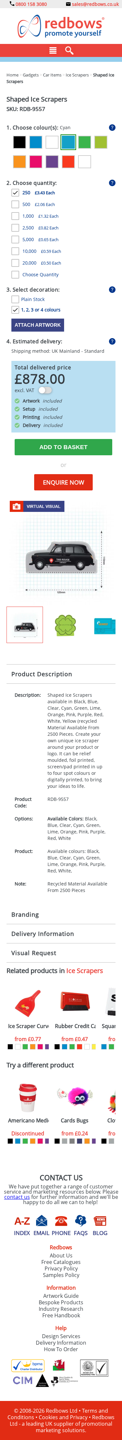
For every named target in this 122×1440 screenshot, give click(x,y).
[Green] (84, 142)
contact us (17, 1196)
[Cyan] (68, 142)
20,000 (41, 263)
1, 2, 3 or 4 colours (41, 310)
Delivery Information (42, 934)
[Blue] (35, 142)
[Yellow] (94, 1046)
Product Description (41, 674)
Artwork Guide (61, 1295)
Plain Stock (33, 299)
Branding (25, 914)
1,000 (40, 216)
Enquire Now (63, 482)
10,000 (41, 251)
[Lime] (100, 142)
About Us (61, 1255)
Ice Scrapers (84, 970)
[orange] (32, 1046)
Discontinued (27, 1133)
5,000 (40, 239)
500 (38, 204)
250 (38, 192)
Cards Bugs (74, 1120)
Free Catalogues (61, 1262)
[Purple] (52, 161)
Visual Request (33, 953)
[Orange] (19, 161)
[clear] (17, 1046)
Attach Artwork (38, 325)
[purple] (47, 1046)
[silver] (64, 1141)
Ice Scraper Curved (28, 1026)
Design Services (61, 1336)
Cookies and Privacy (63, 1417)
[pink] (40, 1046)
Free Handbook (61, 1315)
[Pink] (35, 161)
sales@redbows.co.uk (95, 4)
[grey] (72, 1141)
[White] (84, 161)
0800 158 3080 (30, 4)
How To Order (61, 1349)
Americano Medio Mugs (28, 1120)
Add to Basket (63, 447)
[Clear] (52, 142)
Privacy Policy (61, 1268)
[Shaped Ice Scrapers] (61, 551)
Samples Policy (61, 1275)
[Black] (19, 142)
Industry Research (61, 1308)
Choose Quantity (40, 274)
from (28, 1039)
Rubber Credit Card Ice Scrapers (75, 1026)
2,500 (40, 228)
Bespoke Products (61, 1302)
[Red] (68, 161)
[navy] (79, 1141)
